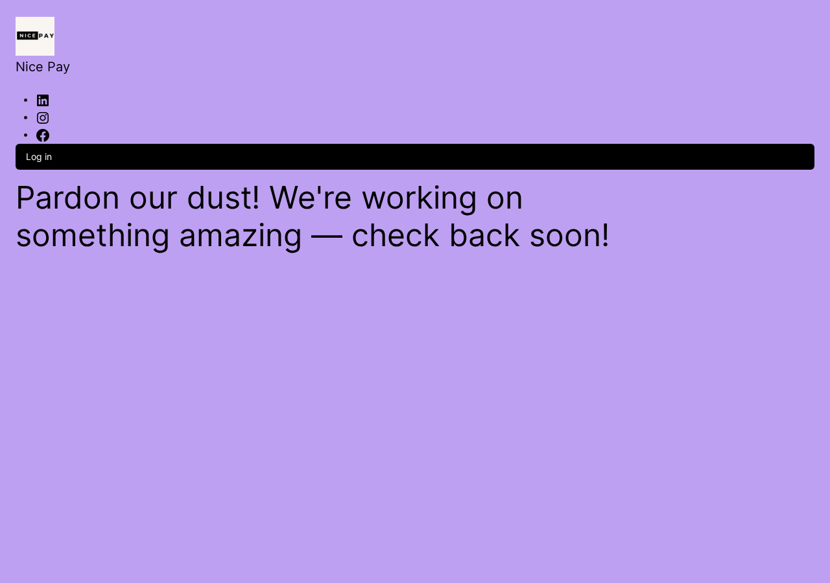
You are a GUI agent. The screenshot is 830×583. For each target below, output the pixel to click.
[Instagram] (43, 116)
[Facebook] (43, 134)
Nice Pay (43, 66)
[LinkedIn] (43, 99)
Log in (39, 156)
